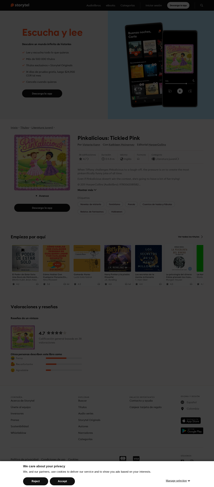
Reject (36, 481)
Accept (62, 481)
